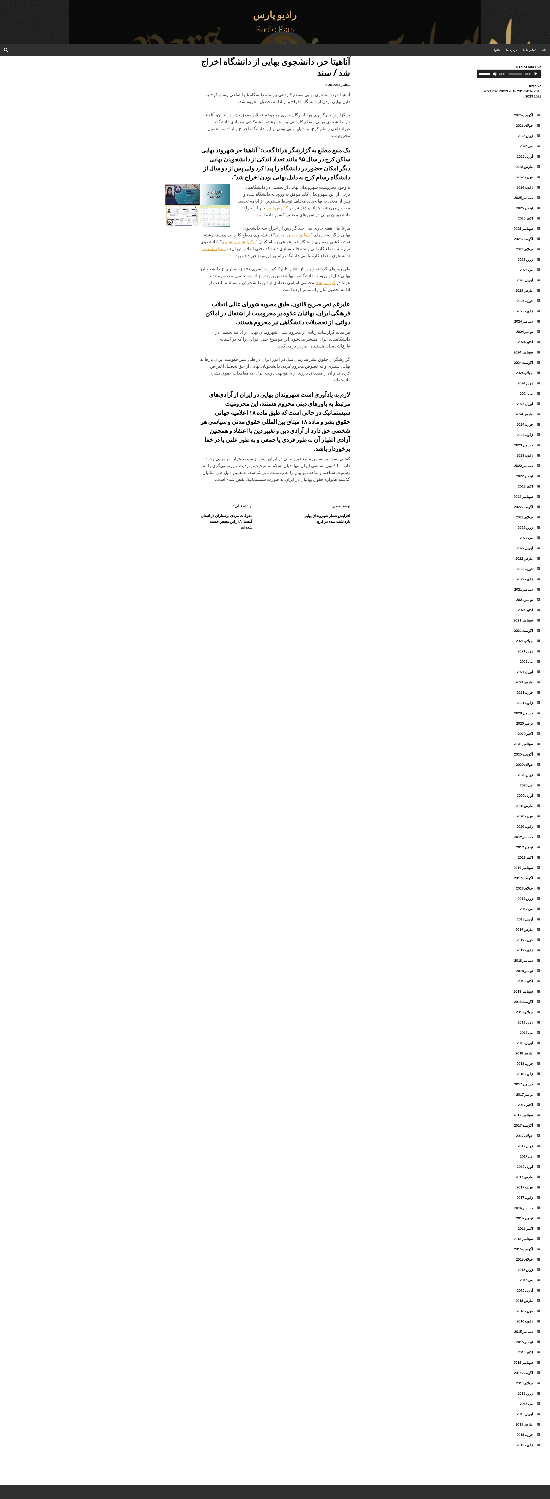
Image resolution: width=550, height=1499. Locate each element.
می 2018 (526, 1032)
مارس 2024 (524, 414)
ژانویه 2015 (524, 1445)
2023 (529, 96)
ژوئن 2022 (525, 527)
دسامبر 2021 (523, 589)
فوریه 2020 (524, 816)
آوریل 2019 (525, 919)
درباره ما (511, 50)
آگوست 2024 (523, 362)
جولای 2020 (524, 764)
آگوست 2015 (523, 1373)
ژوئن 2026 (525, 136)
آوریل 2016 (525, 1290)
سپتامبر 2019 (523, 867)
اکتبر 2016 (525, 1228)
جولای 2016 (524, 1259)
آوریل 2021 (525, 672)
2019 (504, 91)
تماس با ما (529, 50)
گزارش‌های (325, 282)
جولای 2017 (524, 1135)
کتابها (497, 50)
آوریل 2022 (525, 548)
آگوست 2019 (523, 878)
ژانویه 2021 (524, 703)
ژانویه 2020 (524, 826)
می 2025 (526, 270)
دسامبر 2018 (523, 960)
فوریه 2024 (524, 424)
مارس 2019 (524, 929)
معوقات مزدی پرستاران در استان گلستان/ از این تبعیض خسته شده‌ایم (226, 521)
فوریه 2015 (524, 1434)
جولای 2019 (524, 888)
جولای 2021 (524, 641)
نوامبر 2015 (524, 1342)
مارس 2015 (524, 1424)
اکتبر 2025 (525, 218)
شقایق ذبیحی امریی (293, 235)
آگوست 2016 (523, 1249)
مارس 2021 (524, 682)
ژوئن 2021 (525, 651)
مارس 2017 (524, 1177)
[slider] (485, 73)
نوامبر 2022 (524, 476)
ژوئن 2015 (525, 1393)
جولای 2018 (524, 1012)
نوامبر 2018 (524, 971)
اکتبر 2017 (525, 1105)
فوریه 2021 (524, 692)
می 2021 (526, 661)
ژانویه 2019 (524, 950)
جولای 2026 (524, 125)
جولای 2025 (524, 249)
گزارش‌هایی (277, 208)
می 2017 (526, 1156)
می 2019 (526, 909)
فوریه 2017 (524, 1187)
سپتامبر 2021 (523, 620)
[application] (509, 74)
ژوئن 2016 (525, 1269)
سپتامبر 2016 (523, 1239)
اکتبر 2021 (525, 610)
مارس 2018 (524, 1053)
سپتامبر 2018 (523, 991)
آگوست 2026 (523, 115)
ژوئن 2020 (525, 775)
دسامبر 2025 (523, 197)
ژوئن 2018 (525, 1022)
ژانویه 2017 (524, 1197)
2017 (521, 91)
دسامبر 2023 (523, 445)
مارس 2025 (524, 290)
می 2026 (526, 146)
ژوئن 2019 (525, 898)
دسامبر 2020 (523, 713)
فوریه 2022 (524, 569)
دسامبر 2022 (523, 465)
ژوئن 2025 (525, 259)
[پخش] (536, 74)
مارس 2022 (524, 558)
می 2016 (526, 1280)
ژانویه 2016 (524, 1321)
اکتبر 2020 (525, 733)
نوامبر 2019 (524, 847)
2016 (529, 91)
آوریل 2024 (525, 404)
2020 (496, 91)
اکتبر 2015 (525, 1352)
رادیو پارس (275, 14)
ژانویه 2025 (524, 311)
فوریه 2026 (524, 177)
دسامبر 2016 (523, 1208)
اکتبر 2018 (525, 981)
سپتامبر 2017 (523, 1115)
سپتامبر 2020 (523, 744)
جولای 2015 (524, 1383)
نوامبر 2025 (524, 208)
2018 (512, 91)
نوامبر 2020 (524, 723)
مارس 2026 (524, 167)
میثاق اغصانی (214, 248)
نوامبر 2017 (524, 1094)
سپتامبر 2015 (523, 1362)
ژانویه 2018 (524, 1074)
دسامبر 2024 (523, 321)
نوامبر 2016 (524, 1218)
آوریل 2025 (525, 280)
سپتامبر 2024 (523, 352)
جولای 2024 (524, 373)
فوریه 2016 (524, 1311)
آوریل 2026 (525, 156)
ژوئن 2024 (525, 383)
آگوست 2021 (523, 630)
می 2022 (526, 538)
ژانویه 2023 (524, 455)
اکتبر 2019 (525, 857)
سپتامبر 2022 (523, 496)
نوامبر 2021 (524, 599)
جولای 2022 (524, 517)
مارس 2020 (524, 806)
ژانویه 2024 (524, 435)
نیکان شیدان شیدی (239, 242)
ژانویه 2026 (524, 187)
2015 (537, 91)
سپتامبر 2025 (523, 228)
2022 (537, 96)
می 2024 (526, 393)
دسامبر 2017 (523, 1084)
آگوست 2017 (523, 1125)
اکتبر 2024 (525, 342)
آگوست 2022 (523, 507)
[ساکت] (494, 74)
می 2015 (526, 1404)
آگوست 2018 (523, 1001)
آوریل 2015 (525, 1414)
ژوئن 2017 (525, 1146)
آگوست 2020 (523, 754)
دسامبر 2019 (523, 837)
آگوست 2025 (523, 239)
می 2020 (526, 785)
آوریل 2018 (525, 1043)
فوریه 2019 (524, 940)
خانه (544, 50)
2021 (487, 91)
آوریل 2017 (525, 1166)
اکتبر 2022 (525, 486)
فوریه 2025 (524, 301)
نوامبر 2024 (524, 331)
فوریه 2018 (524, 1063)
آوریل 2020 (525, 795)
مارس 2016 (524, 1300)
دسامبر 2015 (523, 1331)
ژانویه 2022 (524, 579)
